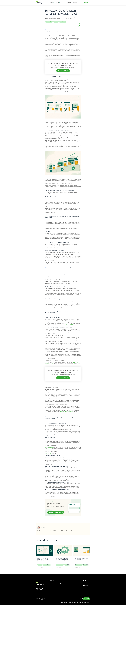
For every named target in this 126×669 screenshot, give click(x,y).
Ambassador (66, 602)
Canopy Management (49, 447)
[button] (63, 7)
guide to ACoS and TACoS (67, 324)
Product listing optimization (55, 587)
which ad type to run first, (68, 53)
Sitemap (62, 602)
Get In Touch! (86, 2)
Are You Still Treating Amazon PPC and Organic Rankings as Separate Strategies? (62, 559)
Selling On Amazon (63, 21)
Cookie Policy (76, 602)
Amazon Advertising (49, 21)
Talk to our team (48, 453)
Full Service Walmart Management (73, 583)
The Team (57, 2)
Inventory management (54, 592)
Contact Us (86, 598)
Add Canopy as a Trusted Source (56, 512)
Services (51, 2)
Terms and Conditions (82, 602)
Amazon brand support (54, 591)
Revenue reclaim (69, 587)
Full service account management (56, 583)
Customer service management (72, 585)
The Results (69, 2)
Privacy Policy (71, 602)
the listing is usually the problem (66, 411)
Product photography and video (72, 591)
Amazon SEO (68, 589)
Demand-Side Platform (54, 589)
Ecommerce (56, 21)
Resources (75, 2)
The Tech (63, 2)
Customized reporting (70, 592)
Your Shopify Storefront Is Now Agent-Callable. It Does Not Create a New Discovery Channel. (44, 559)
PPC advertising (53, 585)
